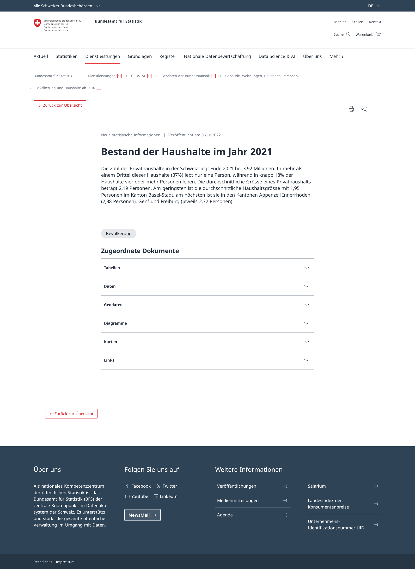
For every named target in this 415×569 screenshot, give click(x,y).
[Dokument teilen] (363, 109)
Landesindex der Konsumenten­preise (328, 503)
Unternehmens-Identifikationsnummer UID (336, 524)
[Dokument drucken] (351, 109)
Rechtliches (43, 561)
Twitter (170, 486)
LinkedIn (168, 496)
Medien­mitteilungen (238, 500)
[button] (41, 56)
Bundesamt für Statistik (118, 21)
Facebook (141, 486)
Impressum (65, 561)
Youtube (139, 496)
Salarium (317, 486)
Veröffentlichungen (236, 486)
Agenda (225, 515)
